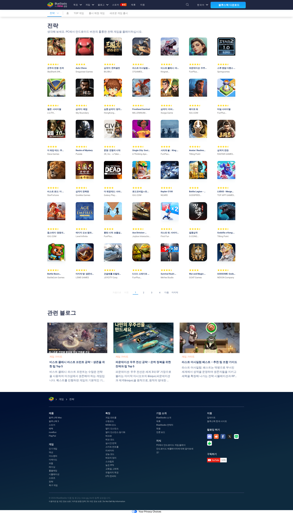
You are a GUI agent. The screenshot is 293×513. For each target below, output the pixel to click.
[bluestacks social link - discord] (209, 436)
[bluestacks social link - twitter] (229, 436)
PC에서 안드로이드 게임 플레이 (171, 445)
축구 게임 (53, 485)
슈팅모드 (109, 421)
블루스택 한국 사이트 (217, 421)
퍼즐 (51, 463)
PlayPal (52, 436)
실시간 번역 (110, 443)
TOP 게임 (79, 13)
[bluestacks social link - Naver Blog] (236, 436)
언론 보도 (160, 432)
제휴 (133, 5)
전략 (51, 481)
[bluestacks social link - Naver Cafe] (209, 443)
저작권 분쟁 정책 (79, 501)
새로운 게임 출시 (119, 13)
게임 (88, 5)
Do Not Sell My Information (114, 501)
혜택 (51, 428)
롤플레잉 (53, 470)
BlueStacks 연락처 (164, 425)
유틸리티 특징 (112, 472)
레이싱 (52, 467)
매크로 (108, 436)
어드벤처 (53, 456)
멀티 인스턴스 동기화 (115, 432)
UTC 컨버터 (110, 476)
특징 (75, 5)
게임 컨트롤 (110, 417)
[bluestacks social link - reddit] (216, 436)
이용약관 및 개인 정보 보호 (60, 501)
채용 (158, 428)
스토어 (119, 5)
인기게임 (53, 448)
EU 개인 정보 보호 (94, 501)
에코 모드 (109, 439)
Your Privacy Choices (150, 511)
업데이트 (211, 417)
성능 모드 (109, 454)
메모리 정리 (110, 458)
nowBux (52, 432)
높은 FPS (109, 465)
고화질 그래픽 (112, 469)
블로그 (101, 5)
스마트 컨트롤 (112, 447)
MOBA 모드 (110, 425)
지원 (142, 5)
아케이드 (53, 459)
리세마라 (109, 450)
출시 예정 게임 (97, 13)
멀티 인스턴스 (112, 428)
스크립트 (109, 461)
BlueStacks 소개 (163, 417)
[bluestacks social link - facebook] (223, 436)
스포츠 (52, 478)
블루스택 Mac (55, 417)
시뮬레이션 (54, 474)
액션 (51, 452)
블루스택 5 (54, 421)
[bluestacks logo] (57, 5)
